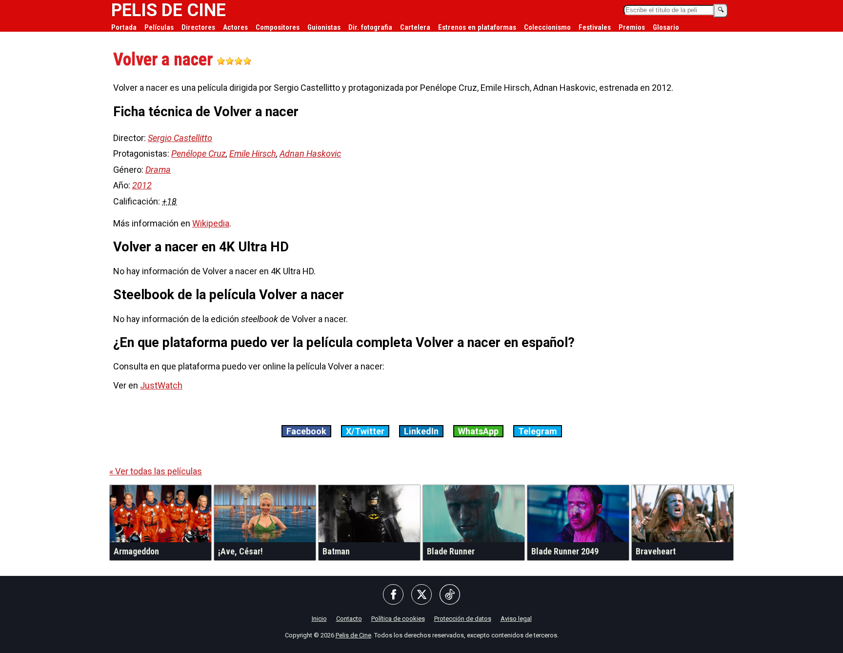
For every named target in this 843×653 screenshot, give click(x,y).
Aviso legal (516, 618)
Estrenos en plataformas (477, 27)
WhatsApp (478, 431)
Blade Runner (451, 551)
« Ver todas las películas (155, 471)
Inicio (319, 618)
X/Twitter (365, 431)
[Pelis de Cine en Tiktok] (450, 595)
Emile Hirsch (252, 153)
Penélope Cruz (198, 153)
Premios (632, 27)
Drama (158, 169)
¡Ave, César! (240, 551)
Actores (235, 27)
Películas (159, 27)
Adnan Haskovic (310, 153)
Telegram (537, 431)
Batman (336, 551)
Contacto (349, 618)
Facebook (306, 431)
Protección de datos (462, 618)
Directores (198, 27)
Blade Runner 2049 (565, 551)
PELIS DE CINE (168, 10)
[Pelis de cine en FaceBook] (393, 595)
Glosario (666, 27)
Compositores (278, 27)
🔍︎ (721, 10)
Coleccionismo (547, 27)
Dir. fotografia (370, 27)
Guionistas (324, 27)
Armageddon (136, 551)
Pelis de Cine (353, 635)
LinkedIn (421, 431)
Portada (124, 27)
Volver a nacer (165, 59)
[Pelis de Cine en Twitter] (421, 595)
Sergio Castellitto (180, 138)
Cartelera (415, 27)
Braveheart (656, 551)
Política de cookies (398, 618)
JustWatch (161, 385)
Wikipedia (210, 223)
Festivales (595, 27)
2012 (142, 185)
